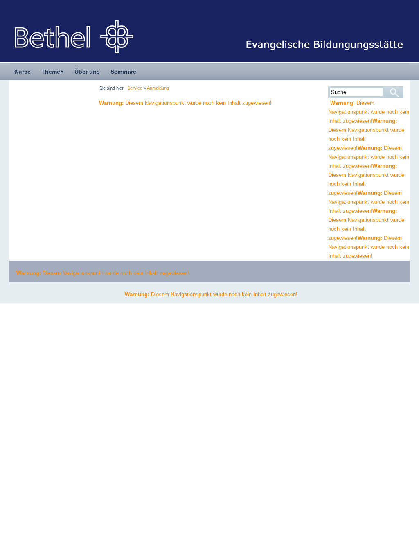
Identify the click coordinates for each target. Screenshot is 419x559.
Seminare (123, 71)
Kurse (22, 71)
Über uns (87, 71)
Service (134, 88)
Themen (52, 71)
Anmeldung (158, 88)
